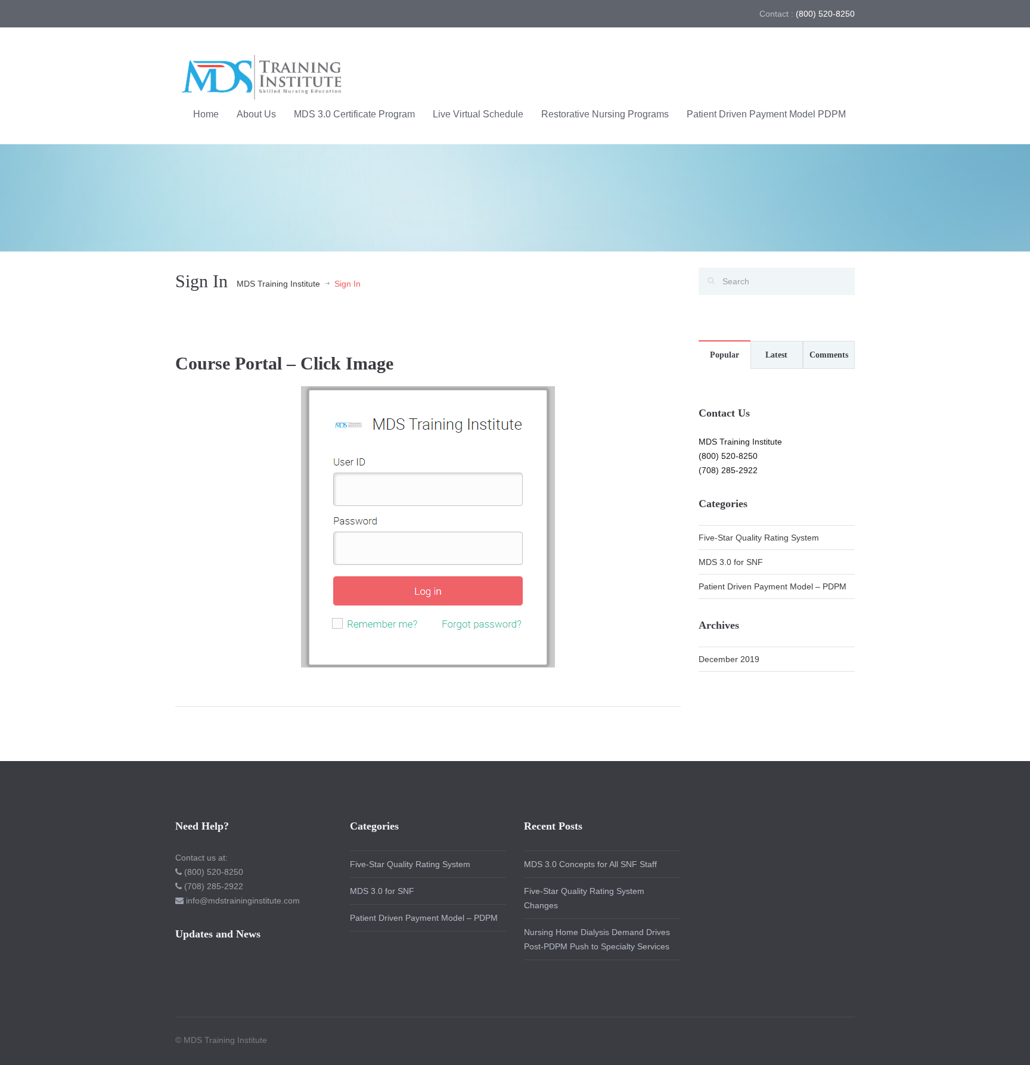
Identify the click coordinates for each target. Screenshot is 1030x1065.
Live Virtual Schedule (478, 114)
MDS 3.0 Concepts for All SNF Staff (590, 864)
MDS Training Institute (278, 283)
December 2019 (729, 659)
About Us (256, 114)
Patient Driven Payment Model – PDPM (772, 586)
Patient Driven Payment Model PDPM (766, 114)
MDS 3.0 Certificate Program (354, 114)
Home (206, 114)
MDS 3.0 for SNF (731, 562)
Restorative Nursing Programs (605, 114)
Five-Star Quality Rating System (759, 537)
